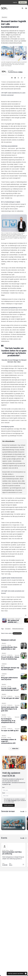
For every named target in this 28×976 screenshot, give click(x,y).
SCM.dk (20, 72)
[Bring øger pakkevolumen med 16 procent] (14, 676)
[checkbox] (2, 800)
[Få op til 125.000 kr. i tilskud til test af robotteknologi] (14, 656)
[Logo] (4, 8)
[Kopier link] (24, 77)
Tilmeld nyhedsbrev (8, 805)
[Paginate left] (2, 823)
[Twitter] (18, 78)
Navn (3, 787)
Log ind (15, 2)
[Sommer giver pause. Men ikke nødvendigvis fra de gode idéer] (14, 707)
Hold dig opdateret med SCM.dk (16, 973)
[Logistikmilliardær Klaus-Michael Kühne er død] (14, 646)
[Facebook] (12, 78)
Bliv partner (22, 2)
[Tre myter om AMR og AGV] (14, 729)
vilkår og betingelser (12, 800)
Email (3, 793)
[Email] (21, 78)
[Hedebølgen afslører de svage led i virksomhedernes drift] (14, 739)
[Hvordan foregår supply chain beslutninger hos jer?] (14, 687)
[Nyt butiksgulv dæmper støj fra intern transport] (14, 667)
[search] (22, 8)
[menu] (26, 8)
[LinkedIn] (15, 78)
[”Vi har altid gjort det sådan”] (14, 697)
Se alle (22, 811)
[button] (26, 615)
